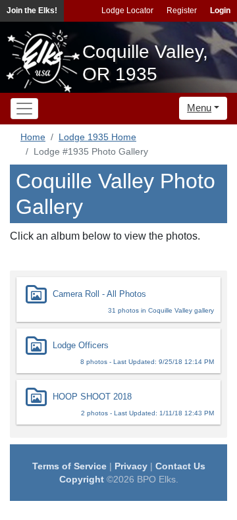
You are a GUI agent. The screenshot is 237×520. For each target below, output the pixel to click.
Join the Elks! (32, 10)
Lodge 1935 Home (97, 137)
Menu (199, 107)
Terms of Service (69, 466)
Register (182, 10)
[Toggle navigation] (24, 108)
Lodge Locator (127, 10)
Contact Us (180, 466)
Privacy (131, 466)
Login (220, 10)
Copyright (81, 479)
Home (32, 137)
